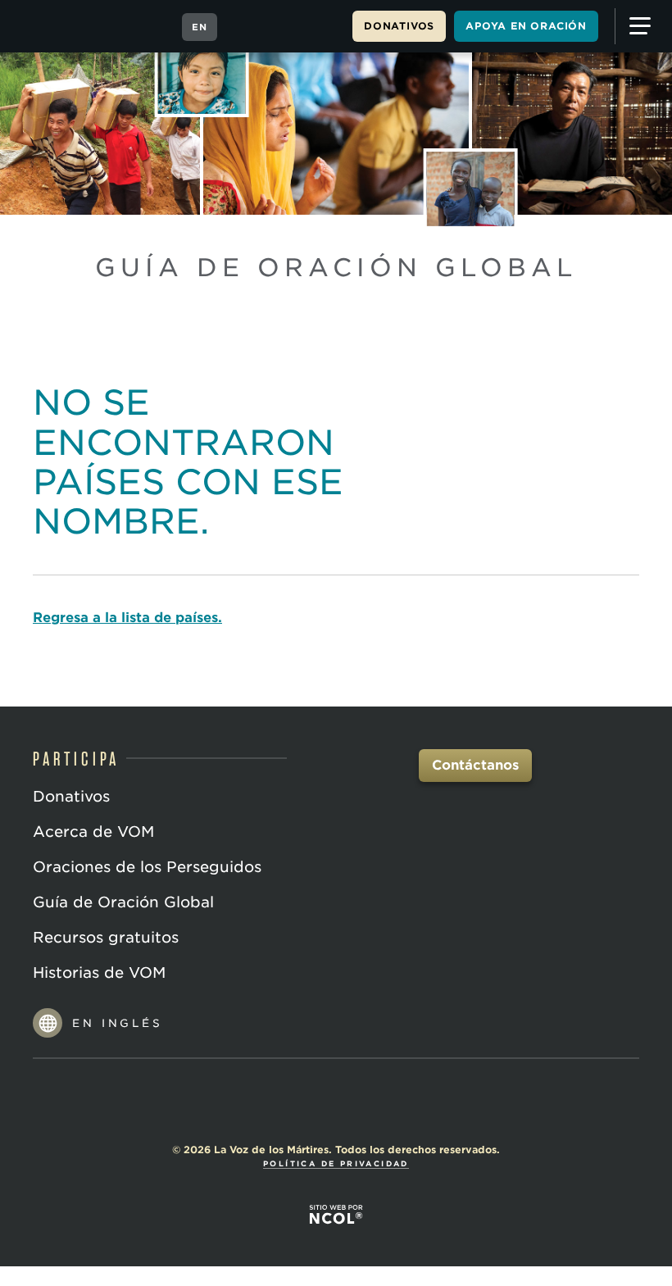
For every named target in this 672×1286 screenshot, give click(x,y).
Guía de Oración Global (123, 902)
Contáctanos (475, 765)
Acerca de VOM (93, 831)
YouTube (336, 1105)
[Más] (639, 26)
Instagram (374, 1105)
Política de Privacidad (336, 1163)
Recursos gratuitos (106, 937)
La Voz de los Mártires (91, 26)
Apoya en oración (526, 26)
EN (199, 27)
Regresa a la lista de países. (127, 617)
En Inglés (117, 1023)
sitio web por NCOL (336, 1214)
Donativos (399, 26)
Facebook (298, 1105)
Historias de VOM (99, 972)
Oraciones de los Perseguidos (147, 866)
